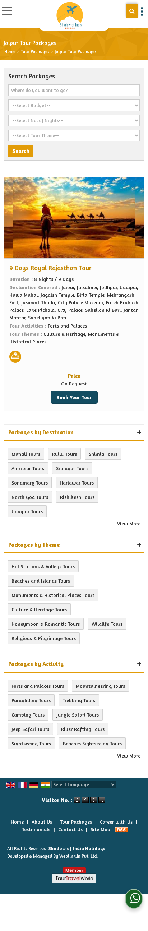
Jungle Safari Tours (77, 715)
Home (9, 51)
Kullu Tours (64, 454)
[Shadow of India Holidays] (69, 15)
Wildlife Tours (107, 624)
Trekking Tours (79, 700)
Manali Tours (25, 454)
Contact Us (70, 829)
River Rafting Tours (83, 729)
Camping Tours (28, 715)
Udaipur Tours (27, 511)
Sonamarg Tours (29, 483)
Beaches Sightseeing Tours (92, 743)
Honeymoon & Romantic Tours (45, 624)
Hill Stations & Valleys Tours (43, 566)
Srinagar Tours (72, 468)
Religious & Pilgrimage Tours (43, 638)
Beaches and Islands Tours (40, 581)
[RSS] (121, 829)
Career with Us (116, 822)
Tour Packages (35, 51)
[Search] (132, 11)
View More (128, 523)
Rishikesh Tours (77, 497)
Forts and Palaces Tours (37, 686)
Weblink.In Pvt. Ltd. (78, 856)
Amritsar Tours (27, 468)
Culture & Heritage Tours (39, 609)
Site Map (100, 829)
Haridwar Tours (77, 483)
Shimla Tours (103, 454)
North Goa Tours (29, 497)
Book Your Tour (74, 397)
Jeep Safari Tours (30, 729)
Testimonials (36, 829)
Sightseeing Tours (31, 743)
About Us (42, 822)
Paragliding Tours (31, 700)
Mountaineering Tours (100, 686)
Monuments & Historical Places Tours (52, 595)
